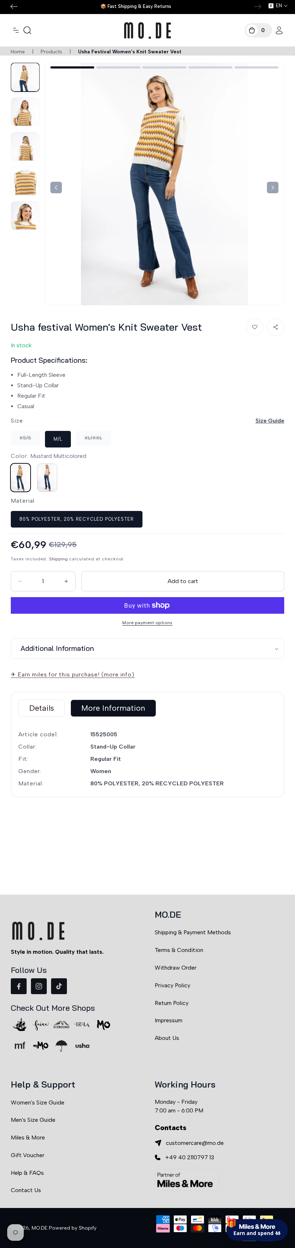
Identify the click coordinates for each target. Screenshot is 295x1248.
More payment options (147, 622)
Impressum (168, 1020)
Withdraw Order (175, 967)
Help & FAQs (27, 1172)
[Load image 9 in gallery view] (25, 181)
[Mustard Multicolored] (20, 477)
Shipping (58, 558)
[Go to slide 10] (256, 67)
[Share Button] (275, 327)
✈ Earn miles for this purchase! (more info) (73, 674)
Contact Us (26, 1190)
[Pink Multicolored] (47, 477)
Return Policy (172, 1003)
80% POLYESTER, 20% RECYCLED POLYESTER (76, 519)
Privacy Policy (172, 985)
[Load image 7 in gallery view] (25, 111)
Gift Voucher (27, 1155)
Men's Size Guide (33, 1119)
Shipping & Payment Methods (193, 932)
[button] (16, 30)
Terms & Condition (179, 950)
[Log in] (279, 30)
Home (18, 52)
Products (51, 52)
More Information (113, 708)
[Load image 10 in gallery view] (25, 215)
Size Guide (269, 420)
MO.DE (39, 1228)
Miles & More (28, 1137)
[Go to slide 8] (164, 67)
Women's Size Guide (37, 1102)
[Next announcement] (258, 6)
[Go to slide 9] (210, 67)
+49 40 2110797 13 (189, 1157)
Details (41, 708)
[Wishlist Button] (254, 327)
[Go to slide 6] (72, 67)
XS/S (29, 440)
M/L (58, 439)
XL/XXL (98, 440)
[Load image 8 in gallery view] (25, 146)
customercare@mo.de (195, 1142)
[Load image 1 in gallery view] (25, 77)
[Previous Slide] (272, 187)
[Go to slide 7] (118, 67)
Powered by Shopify (72, 1228)
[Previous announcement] (14, 6)
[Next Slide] (56, 187)
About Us (167, 1038)
